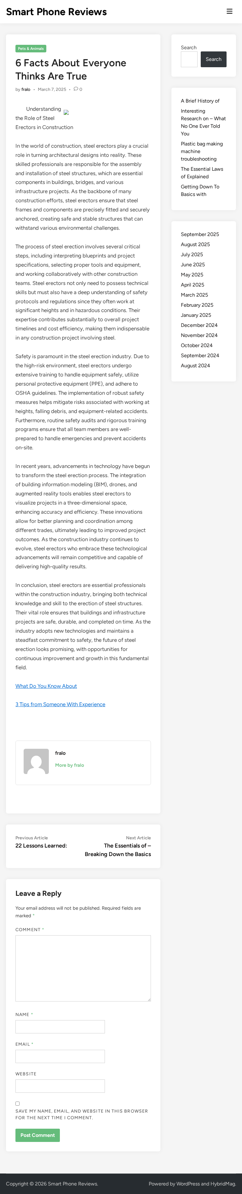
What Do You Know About (46, 686)
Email (24, 1044)
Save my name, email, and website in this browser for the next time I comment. (81, 1114)
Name (24, 1014)
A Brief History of (200, 101)
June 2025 (193, 265)
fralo (25, 89)
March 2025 (194, 295)
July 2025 (192, 254)
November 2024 (199, 335)
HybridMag (222, 1184)
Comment (29, 929)
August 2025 (195, 244)
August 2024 (195, 366)
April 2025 (192, 285)
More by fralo (69, 765)
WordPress (188, 1184)
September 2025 (200, 234)
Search (189, 47)
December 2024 (199, 325)
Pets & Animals (31, 48)
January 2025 (196, 315)
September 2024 (200, 355)
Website (26, 1074)
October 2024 (197, 345)
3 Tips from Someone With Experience (60, 704)
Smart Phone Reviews (56, 12)
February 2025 (197, 305)
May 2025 (192, 275)
